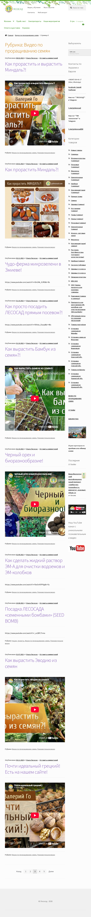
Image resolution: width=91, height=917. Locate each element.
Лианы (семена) (77, 219)
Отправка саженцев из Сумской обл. (76, 363)
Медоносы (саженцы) (75, 172)
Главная (10, 35)
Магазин (7, 21)
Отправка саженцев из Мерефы (76, 331)
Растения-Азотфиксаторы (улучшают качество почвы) (77, 253)
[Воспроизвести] (71, 512)
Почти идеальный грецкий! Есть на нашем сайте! (32, 769)
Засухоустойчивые (78, 265)
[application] (77, 510)
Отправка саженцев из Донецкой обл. (76, 384)
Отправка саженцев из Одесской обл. (76, 354)
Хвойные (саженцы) (75, 185)
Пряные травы (76, 196)
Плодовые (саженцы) (75, 166)
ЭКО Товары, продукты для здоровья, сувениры (76, 288)
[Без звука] (83, 512)
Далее (51, 871)
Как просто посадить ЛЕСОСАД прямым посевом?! (34, 309)
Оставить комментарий (49, 58)
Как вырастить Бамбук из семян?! (30, 352)
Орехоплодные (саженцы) (77, 178)
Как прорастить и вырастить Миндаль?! (33, 67)
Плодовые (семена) (78, 223)
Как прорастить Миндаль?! (32, 169)
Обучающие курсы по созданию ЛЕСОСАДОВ (78, 318)
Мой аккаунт (42, 12)
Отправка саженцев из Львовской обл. (77, 376)
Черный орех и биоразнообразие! (24, 457)
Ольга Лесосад (32, 58)
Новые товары (76, 150)
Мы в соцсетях (49, 7)
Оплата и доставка (12, 28)
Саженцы (74, 154)
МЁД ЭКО (74, 281)
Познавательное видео (46, 153)
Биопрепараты (34, 21)
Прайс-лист (21, 21)
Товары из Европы (78, 370)
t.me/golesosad (74, 108)
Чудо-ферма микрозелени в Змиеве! (33, 267)
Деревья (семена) (77, 204)
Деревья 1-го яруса (78, 269)
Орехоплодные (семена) (77, 228)
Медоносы (75, 240)
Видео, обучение (34, 7)
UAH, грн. (73, 52)
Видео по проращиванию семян (27, 35)
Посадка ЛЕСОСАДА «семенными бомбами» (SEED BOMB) (34, 615)
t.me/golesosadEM (75, 129)
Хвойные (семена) (78, 261)
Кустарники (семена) (75, 209)
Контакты (31, 12)
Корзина (26, 28)
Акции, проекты (18, 641)
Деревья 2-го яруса (78, 273)
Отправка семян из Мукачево (78, 338)
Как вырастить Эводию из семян (31, 663)
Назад (18, 871)
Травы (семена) (77, 215)
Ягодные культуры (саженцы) (78, 159)
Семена (74, 200)
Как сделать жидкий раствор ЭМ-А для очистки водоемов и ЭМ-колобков (35, 566)
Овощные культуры (78, 277)
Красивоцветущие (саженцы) (78, 191)
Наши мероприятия (51, 21)
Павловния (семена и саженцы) (78, 297)
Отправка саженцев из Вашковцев (76, 346)
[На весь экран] (85, 512)
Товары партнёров (78, 324)
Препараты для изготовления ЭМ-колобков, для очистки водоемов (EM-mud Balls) (78, 307)
